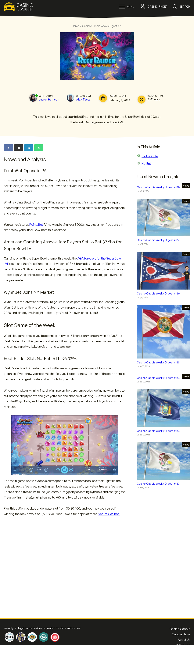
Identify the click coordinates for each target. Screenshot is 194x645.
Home (75, 26)
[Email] (18, 147)
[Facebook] (8, 147)
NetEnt (146, 163)
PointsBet (36, 224)
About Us (184, 640)
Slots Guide (150, 156)
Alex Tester (84, 99)
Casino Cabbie (180, 629)
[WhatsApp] (38, 147)
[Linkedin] (28, 147)
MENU (130, 6)
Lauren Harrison (49, 99)
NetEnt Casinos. (109, 514)
